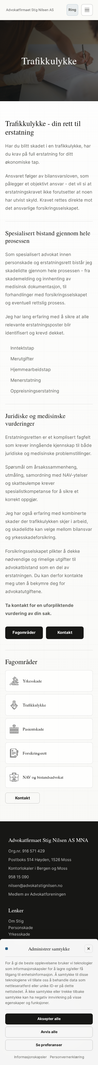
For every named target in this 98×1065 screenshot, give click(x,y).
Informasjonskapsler (30, 1057)
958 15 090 (18, 876)
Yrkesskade (19, 934)
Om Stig (16, 921)
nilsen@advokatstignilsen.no (35, 885)
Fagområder (24, 632)
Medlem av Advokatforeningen (37, 894)
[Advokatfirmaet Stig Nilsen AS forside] (29, 10)
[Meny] (87, 10)
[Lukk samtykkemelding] (88, 948)
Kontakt (64, 632)
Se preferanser (49, 1045)
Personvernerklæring (67, 1057)
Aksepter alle (49, 1019)
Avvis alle (49, 1032)
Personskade (20, 927)
